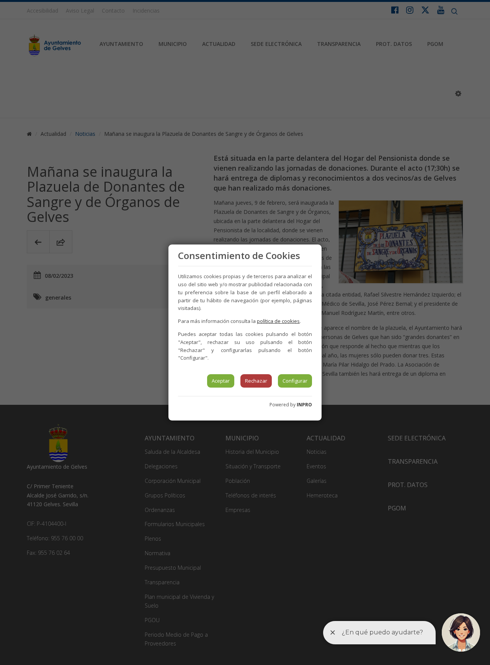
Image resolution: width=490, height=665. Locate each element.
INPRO (304, 404)
